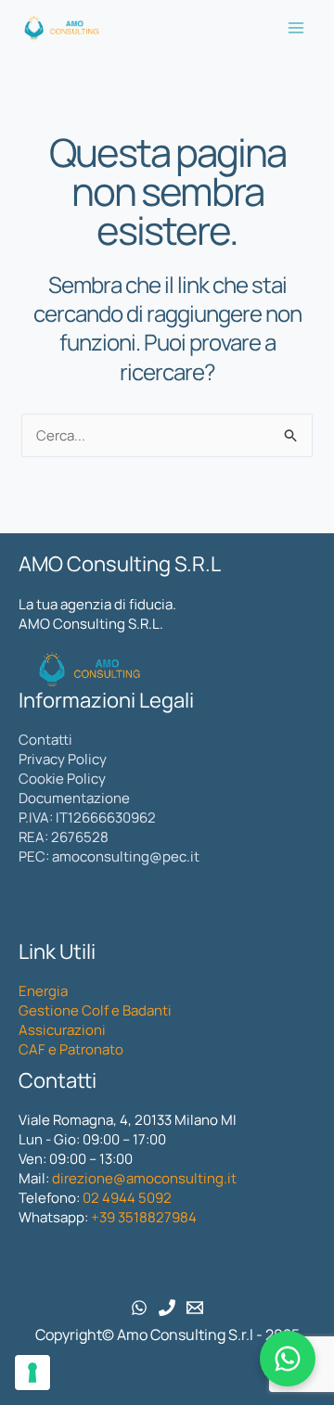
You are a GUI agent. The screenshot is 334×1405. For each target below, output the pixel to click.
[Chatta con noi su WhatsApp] (287, 1358)
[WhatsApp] (139, 1307)
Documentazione (74, 798)
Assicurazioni (62, 1030)
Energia (43, 991)
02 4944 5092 (127, 1197)
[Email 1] (194, 1307)
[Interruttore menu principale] (296, 28)
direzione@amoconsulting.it (144, 1178)
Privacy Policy (63, 759)
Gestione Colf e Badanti (95, 1010)
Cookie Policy (62, 778)
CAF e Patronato (71, 1049)
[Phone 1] (167, 1307)
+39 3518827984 (142, 1217)
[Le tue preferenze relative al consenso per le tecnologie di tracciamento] (32, 1372)
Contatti (45, 739)
